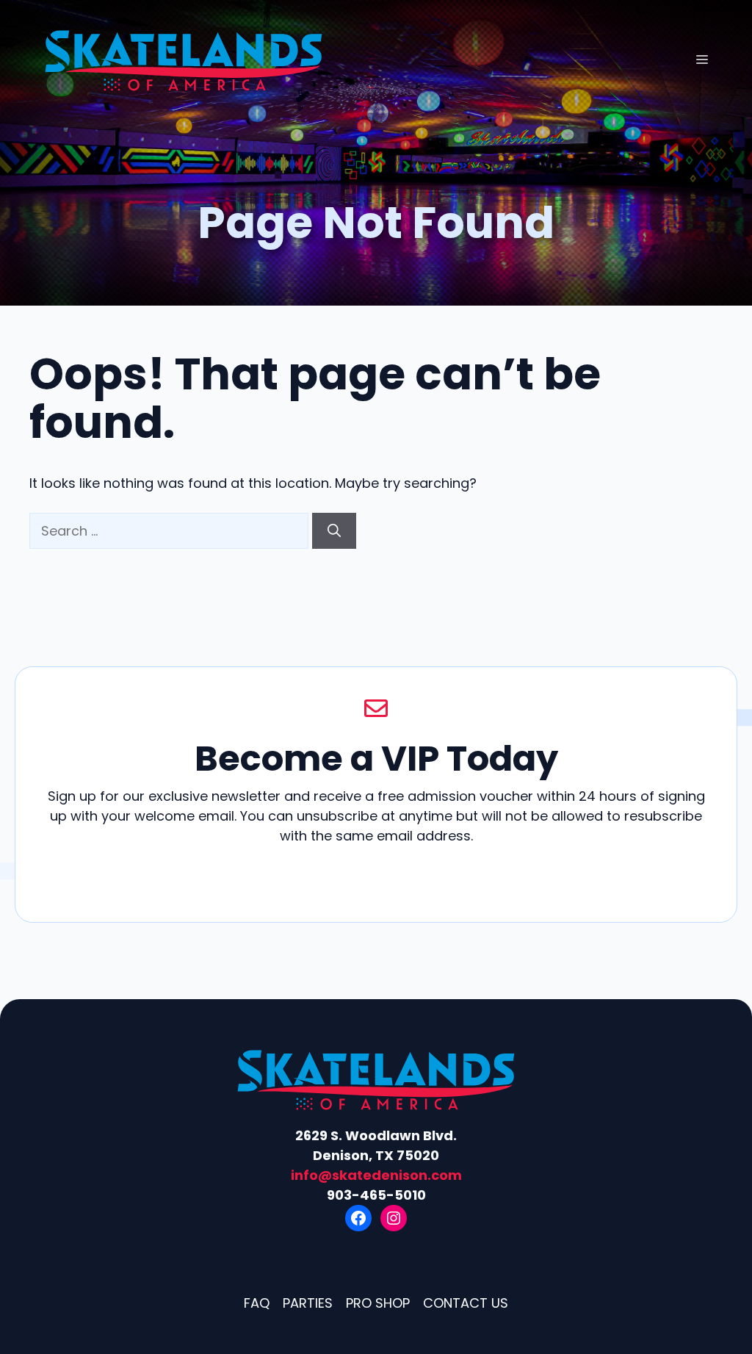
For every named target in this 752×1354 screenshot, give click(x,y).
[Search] (334, 531)
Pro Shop (378, 1303)
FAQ (257, 1303)
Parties (308, 1303)
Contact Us (465, 1303)
